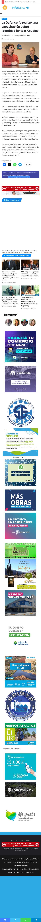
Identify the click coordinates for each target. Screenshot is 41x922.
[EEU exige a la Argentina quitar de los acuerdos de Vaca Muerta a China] (30, 265)
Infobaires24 (29, 872)
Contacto (20, 872)
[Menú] (1, 13)
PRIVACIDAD (12, 872)
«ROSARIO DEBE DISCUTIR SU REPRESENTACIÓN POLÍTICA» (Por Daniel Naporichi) (29, 302)
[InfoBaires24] (20, 7)
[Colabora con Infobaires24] (20, 174)
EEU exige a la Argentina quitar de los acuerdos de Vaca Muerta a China (30, 274)
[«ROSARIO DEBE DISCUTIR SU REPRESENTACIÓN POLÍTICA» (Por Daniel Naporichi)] (30, 290)
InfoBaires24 (7, 35)
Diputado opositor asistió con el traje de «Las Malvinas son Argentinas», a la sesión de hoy (10, 276)
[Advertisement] (20, 900)
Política (4, 19)
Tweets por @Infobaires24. (12, 748)
